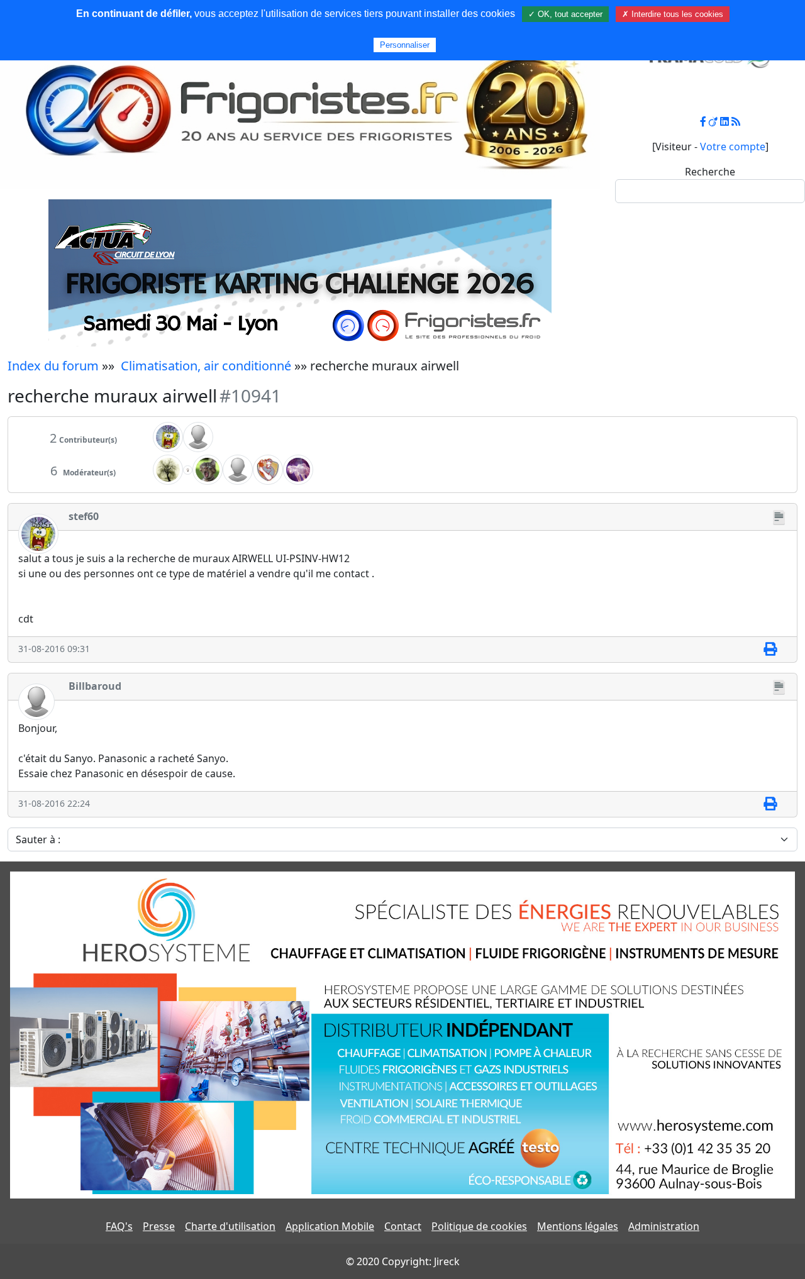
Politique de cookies (479, 1226)
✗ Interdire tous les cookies (672, 14)
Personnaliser (405, 45)
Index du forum (53, 365)
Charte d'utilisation (230, 1226)
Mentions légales (577, 1226)
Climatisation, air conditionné (206, 365)
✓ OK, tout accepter (565, 14)
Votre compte (732, 146)
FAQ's (119, 1226)
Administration (663, 1226)
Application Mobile (330, 1226)
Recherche (710, 172)
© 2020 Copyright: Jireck (403, 1261)
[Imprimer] (770, 649)
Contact (402, 1226)
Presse (159, 1226)
